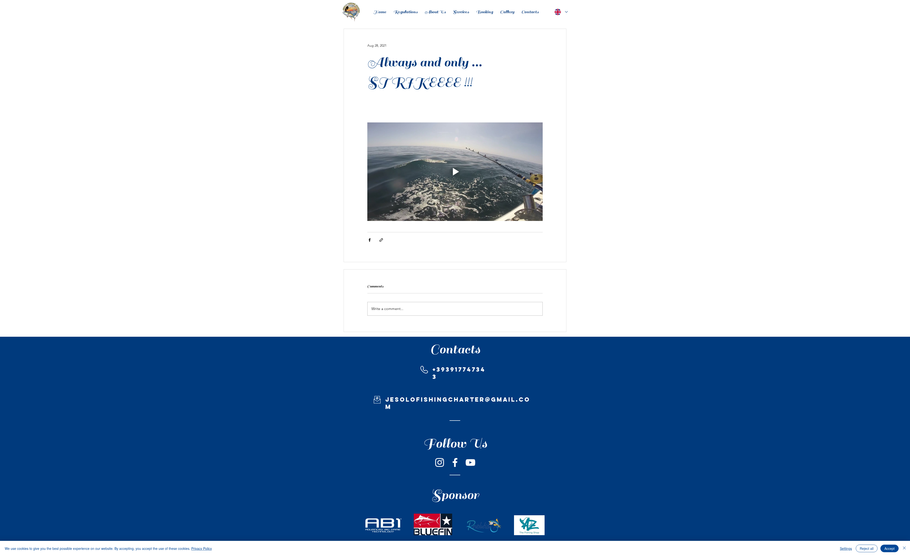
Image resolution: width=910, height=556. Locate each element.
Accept (889, 548)
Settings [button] (846, 548)
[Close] (904, 548)
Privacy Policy (201, 548)
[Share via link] (381, 240)
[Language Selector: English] (560, 12)
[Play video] (455, 171)
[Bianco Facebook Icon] (455, 462)
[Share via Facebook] (369, 240)
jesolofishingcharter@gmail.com (457, 403)
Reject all (867, 548)
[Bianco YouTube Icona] (470, 462)
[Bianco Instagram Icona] (440, 462)
